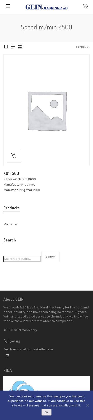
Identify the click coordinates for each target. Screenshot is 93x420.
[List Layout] (13, 47)
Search (50, 256)
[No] (87, 405)
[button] (14, 155)
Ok (46, 412)
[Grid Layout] (20, 47)
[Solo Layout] (6, 47)
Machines (10, 224)
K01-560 (11, 173)
